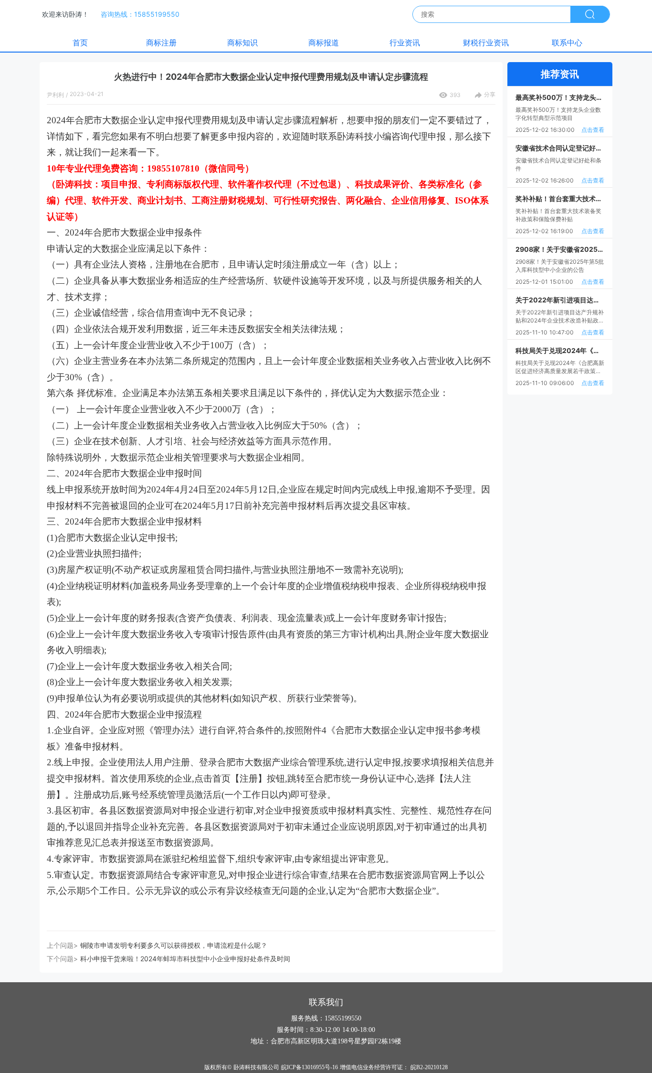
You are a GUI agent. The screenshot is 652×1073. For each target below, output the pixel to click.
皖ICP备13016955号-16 (309, 1067)
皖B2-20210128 (429, 1067)
